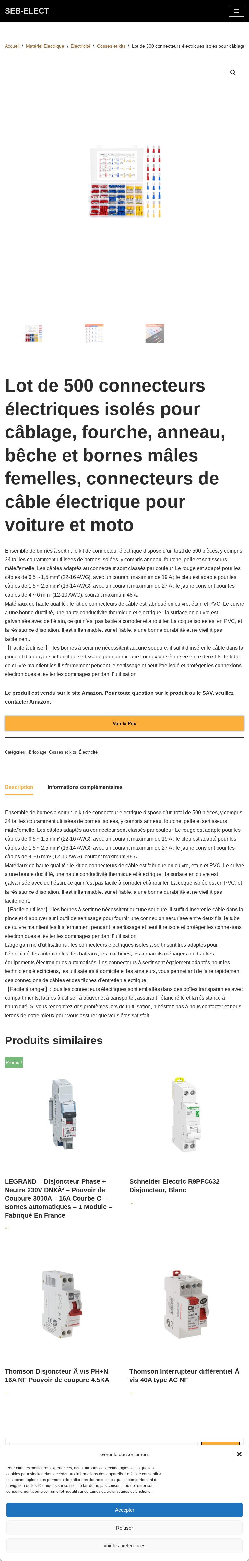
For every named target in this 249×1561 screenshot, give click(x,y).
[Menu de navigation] (236, 11)
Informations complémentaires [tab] (85, 787)
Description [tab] (19, 787)
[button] (239, 1454)
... (58, 1145)
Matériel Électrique (45, 46)
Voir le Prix (124, 723)
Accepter (124, 1510)
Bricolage (37, 752)
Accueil (12, 46)
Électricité (80, 46)
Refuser (124, 1527)
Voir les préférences (124, 1545)
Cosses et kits (111, 46)
